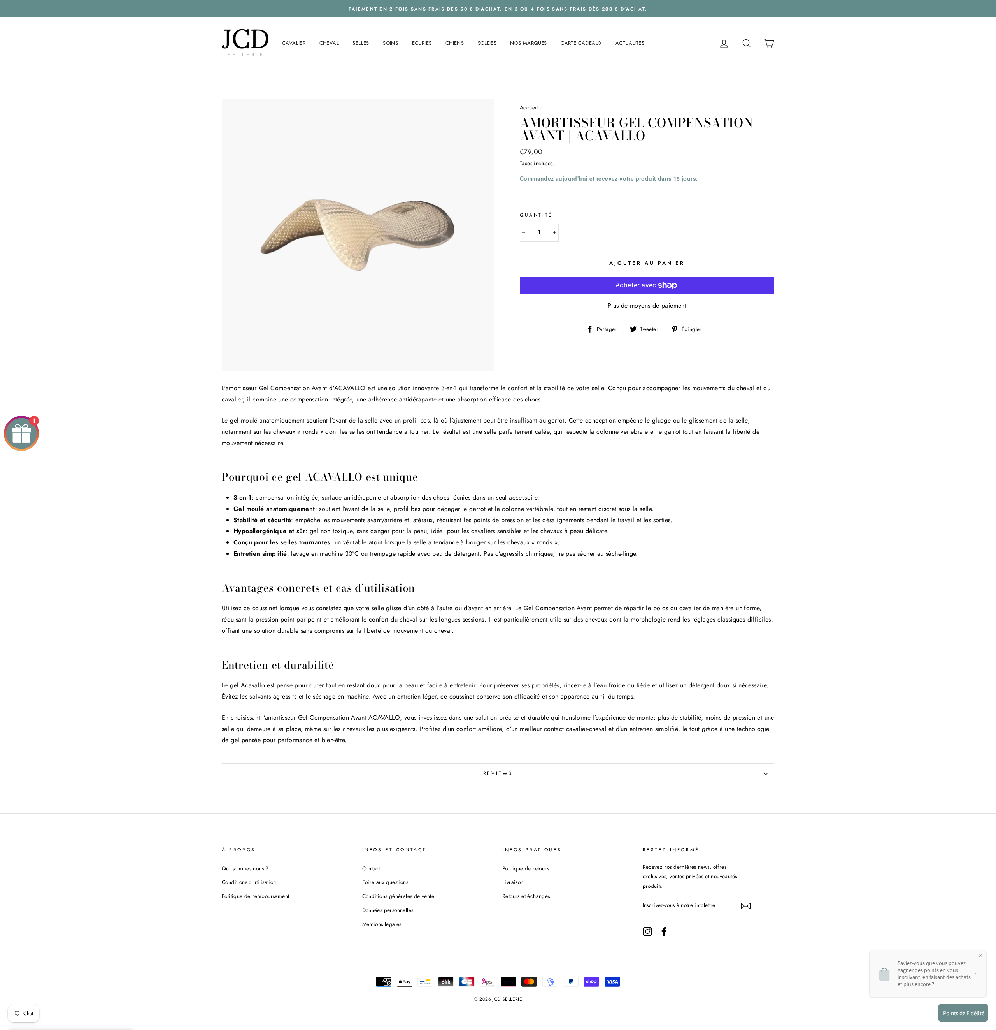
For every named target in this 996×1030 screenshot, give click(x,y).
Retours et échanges (526, 896)
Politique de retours (525, 868)
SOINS (390, 43)
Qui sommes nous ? (245, 868)
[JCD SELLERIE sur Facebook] (664, 931)
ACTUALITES (629, 43)
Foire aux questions (385, 882)
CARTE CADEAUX (581, 43)
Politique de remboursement (255, 896)
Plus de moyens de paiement (647, 305)
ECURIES (422, 43)
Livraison (513, 882)
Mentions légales (382, 924)
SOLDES (487, 43)
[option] (498, 8)
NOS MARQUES (528, 43)
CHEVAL (329, 43)
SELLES (360, 43)
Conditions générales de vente (398, 896)
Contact (371, 868)
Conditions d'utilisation (249, 882)
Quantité (536, 214)
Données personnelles (388, 910)
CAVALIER (293, 43)
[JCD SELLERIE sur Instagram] (647, 931)
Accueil (529, 107)
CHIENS (454, 43)
